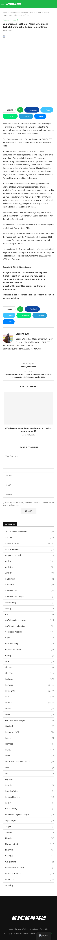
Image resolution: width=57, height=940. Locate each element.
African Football (29, 543)
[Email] (42, 4)
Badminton (29, 579)
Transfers (29, 832)
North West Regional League (29, 761)
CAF (29, 614)
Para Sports (29, 785)
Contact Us (44, 929)
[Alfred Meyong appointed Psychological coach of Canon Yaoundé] (28, 408)
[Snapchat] (44, 4)
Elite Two (29, 673)
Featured (29, 685)
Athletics (29, 567)
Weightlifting (29, 861)
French (29, 708)
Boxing (29, 608)
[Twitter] (31, 4)
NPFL (29, 767)
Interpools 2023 (29, 732)
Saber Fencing (29, 808)
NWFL (29, 773)
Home (5, 12)
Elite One (29, 667)
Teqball (29, 826)
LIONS (29, 749)
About (11, 929)
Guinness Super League (29, 720)
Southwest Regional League (29, 814)
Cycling (29, 655)
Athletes (29, 561)
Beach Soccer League (29, 596)
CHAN (29, 637)
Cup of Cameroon (29, 649)
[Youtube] (39, 4)
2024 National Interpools (29, 531)
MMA (29, 755)
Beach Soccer (29, 590)
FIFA (29, 696)
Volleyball (29, 856)
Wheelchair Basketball (29, 867)
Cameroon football (29, 632)
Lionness (29, 744)
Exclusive (29, 679)
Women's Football (29, 873)
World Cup (29, 879)
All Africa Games (29, 549)
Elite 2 (29, 661)
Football (29, 702)
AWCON (29, 573)
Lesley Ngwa (22, 334)
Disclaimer (34, 929)
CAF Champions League (29, 620)
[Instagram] (33, 4)
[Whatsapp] (47, 4)
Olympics (29, 779)
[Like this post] (21, 110)
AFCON (29, 537)
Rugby (29, 803)
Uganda (29, 838)
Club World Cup (29, 643)
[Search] (54, 4)
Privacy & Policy (21, 929)
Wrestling (29, 885)
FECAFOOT (29, 691)
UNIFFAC (29, 850)
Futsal (29, 714)
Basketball (29, 584)
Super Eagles (29, 820)
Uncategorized (29, 844)
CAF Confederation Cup (29, 626)
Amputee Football (29, 555)
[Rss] (50, 4)
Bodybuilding (29, 602)
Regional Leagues (29, 797)
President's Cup (29, 791)
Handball (29, 726)
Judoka (29, 738)
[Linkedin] (36, 4)
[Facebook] (28, 4)
